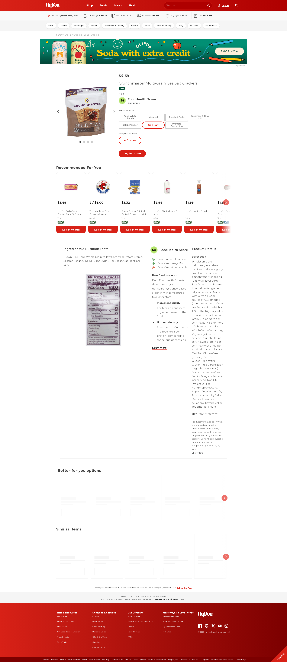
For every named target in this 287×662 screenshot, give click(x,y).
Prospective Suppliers (189, 659)
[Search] (208, 5)
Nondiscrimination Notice (222, 659)
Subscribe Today (185, 588)
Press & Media (63, 637)
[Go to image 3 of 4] (88, 142)
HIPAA (128, 659)
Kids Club (167, 632)
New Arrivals (211, 25)
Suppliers (205, 659)
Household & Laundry (114, 25)
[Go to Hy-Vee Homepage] (53, 5)
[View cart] (236, 6)
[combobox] (188, 5)
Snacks (68, 35)
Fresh (51, 25)
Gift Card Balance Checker (68, 632)
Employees (173, 659)
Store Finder (62, 642)
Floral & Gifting (98, 627)
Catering (96, 642)
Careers (131, 627)
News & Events (134, 632)
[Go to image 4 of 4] (92, 142)
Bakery (134, 25)
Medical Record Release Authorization (149, 659)
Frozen (94, 25)
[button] (134, 103)
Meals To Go (97, 621)
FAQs (130, 637)
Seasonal (194, 25)
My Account (62, 627)
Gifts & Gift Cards (99, 637)
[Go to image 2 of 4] (84, 142)
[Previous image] (58, 111)
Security (105, 659)
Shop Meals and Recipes (173, 621)
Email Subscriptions (65, 621)
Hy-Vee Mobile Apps (171, 627)
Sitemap (45, 659)
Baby (181, 25)
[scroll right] (226, 202)
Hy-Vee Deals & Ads (171, 616)
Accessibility (240, 659)
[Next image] (114, 111)
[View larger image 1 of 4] (86, 111)
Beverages (79, 25)
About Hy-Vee (134, 616)
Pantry (64, 25)
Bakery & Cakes (99, 632)
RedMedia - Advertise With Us (140, 621)
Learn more (159, 347)
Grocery (95, 616)
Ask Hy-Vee (62, 616)
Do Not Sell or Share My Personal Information (80, 659)
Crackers (77, 35)
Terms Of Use (117, 659)
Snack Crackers (91, 35)
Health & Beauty (164, 25)
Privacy (54, 659)
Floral (147, 25)
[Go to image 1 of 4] (80, 142)
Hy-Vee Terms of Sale (166, 599)
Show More (197, 453)
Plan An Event (98, 647)
